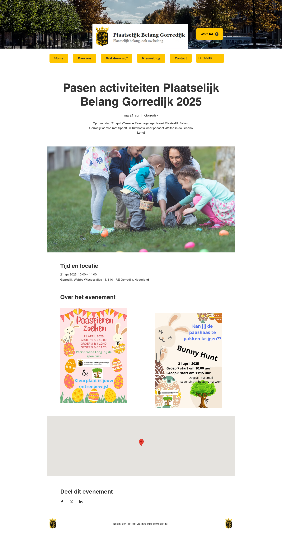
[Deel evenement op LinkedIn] (81, 501)
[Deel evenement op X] (71, 501)
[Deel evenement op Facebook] (62, 501)
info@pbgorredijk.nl (154, 523)
